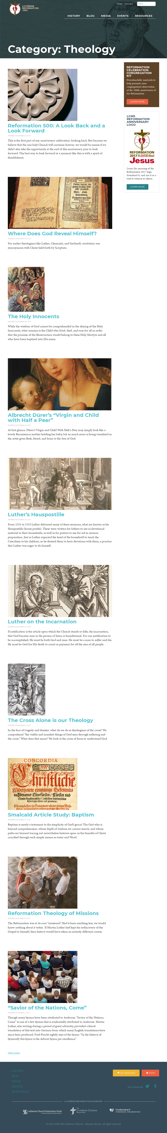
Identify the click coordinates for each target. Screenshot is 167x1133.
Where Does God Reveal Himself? (52, 233)
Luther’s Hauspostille (36, 514)
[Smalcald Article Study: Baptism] (42, 809)
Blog (91, 15)
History (73, 15)
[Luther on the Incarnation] (60, 616)
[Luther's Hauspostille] (60, 509)
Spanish (137, 37)
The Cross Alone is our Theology (50, 720)
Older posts (14, 1053)
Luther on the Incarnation (42, 621)
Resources (143, 15)
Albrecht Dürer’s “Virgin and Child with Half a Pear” (53, 417)
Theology (138, 27)
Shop (119, 4)
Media (106, 15)
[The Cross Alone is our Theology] (26, 715)
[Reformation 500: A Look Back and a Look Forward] (42, 120)
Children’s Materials (143, 32)
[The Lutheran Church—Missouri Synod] (83, 1110)
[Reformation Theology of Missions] (42, 908)
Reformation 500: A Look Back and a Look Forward (56, 128)
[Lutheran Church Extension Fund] (42, 1111)
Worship (138, 22)
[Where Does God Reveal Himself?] (60, 228)
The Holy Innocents (33, 316)
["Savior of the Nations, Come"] (42, 1002)
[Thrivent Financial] (125, 1111)
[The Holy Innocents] (26, 311)
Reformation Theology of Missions (53, 913)
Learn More (137, 101)
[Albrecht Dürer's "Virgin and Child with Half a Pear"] (60, 409)
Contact (129, 4)
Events (123, 15)
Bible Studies (140, 41)
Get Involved (127, 1073)
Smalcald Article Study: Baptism (51, 815)
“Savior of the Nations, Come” (47, 1008)
